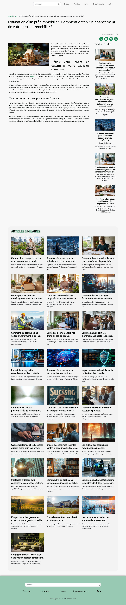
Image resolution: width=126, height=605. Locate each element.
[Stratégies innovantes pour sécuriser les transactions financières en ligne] (63, 358)
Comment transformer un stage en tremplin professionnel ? (62, 409)
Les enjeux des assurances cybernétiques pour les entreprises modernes (95, 448)
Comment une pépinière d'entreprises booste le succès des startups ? (97, 336)
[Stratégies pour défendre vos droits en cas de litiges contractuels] (63, 320)
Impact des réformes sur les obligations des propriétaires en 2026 (105, 201)
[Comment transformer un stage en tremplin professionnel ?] (63, 395)
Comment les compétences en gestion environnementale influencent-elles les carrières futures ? (105, 102)
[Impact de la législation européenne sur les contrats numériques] (27, 358)
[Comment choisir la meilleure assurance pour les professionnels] (98, 395)
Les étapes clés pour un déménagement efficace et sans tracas (27, 299)
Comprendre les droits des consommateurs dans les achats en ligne (62, 483)
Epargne (66, 4)
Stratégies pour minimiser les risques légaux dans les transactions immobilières (105, 169)
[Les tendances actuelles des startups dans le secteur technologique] (98, 505)
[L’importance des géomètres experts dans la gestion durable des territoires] (27, 505)
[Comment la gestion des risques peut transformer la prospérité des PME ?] (98, 245)
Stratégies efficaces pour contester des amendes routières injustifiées (27, 483)
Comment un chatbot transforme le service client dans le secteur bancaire (98, 483)
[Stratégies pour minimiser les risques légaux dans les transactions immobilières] (105, 159)
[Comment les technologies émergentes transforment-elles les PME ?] (98, 283)
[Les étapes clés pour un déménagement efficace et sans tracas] (27, 283)
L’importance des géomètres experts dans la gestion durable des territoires (26, 520)
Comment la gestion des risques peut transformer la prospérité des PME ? (98, 261)
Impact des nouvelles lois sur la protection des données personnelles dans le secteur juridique (97, 374)
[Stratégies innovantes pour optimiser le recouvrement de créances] (105, 125)
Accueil (10, 16)
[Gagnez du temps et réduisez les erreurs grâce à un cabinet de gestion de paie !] (27, 432)
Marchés (77, 4)
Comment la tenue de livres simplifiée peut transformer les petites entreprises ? (62, 299)
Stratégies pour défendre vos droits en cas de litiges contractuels (61, 336)
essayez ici (33, 76)
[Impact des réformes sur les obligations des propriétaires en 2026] (105, 190)
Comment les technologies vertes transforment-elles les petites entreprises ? (25, 336)
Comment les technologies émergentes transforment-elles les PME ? (97, 299)
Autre (110, 4)
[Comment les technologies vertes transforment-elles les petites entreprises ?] (27, 320)
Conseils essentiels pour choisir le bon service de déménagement (62, 520)
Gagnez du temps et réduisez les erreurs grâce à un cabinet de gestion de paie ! (27, 448)
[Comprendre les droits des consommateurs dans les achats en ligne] (63, 467)
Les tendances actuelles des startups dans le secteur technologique (96, 520)
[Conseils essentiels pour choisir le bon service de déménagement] (63, 505)
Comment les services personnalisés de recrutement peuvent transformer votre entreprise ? (26, 412)
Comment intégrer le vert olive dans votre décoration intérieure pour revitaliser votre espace (27, 558)
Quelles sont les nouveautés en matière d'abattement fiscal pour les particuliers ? (105, 67)
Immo (86, 4)
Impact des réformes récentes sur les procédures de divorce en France (63, 448)
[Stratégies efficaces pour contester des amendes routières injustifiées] (27, 467)
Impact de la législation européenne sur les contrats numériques (25, 373)
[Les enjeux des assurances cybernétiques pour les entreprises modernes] (98, 432)
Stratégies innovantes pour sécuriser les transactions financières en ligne (60, 373)
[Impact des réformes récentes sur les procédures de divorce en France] (63, 432)
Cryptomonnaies (98, 4)
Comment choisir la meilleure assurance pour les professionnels (96, 411)
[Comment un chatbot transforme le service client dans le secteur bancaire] (98, 467)
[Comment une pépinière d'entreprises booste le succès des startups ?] (98, 320)
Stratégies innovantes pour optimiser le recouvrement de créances (105, 137)
